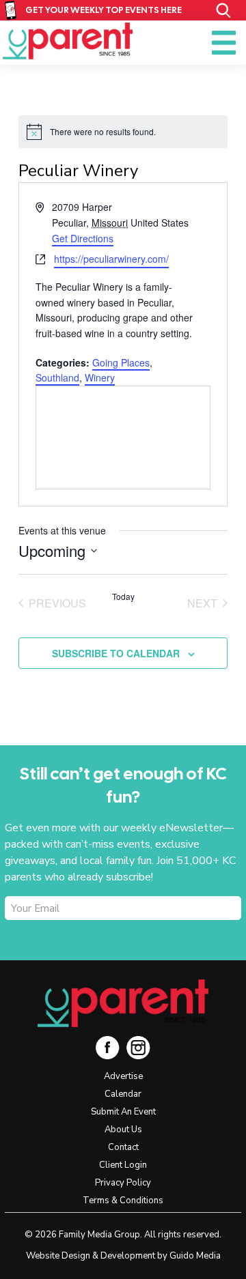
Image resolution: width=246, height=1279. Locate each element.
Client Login (123, 1165)
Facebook (108, 1047)
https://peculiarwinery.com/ (111, 258)
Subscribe (59, 932)
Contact (123, 1147)
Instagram (138, 1047)
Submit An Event (123, 1112)
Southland (57, 377)
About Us (123, 1129)
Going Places (121, 362)
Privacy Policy (123, 1183)
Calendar (123, 1094)
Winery (100, 377)
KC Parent (68, 40)
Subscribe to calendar (116, 653)
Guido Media (195, 1256)
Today (123, 596)
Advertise (123, 1076)
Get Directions (82, 238)
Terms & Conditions (123, 1200)
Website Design (58, 1256)
